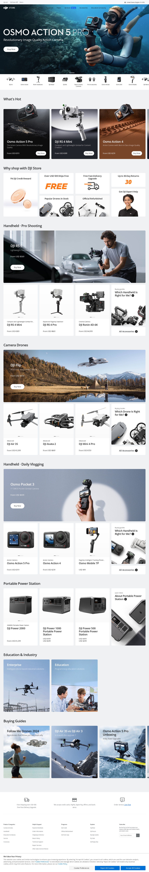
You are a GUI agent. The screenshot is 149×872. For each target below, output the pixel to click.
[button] (134, 2)
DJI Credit (64, 828)
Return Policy (36, 838)
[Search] (134, 8)
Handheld (6, 831)
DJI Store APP (14, 2)
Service (5, 838)
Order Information (37, 831)
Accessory (6, 842)
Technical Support (37, 842)
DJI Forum (93, 831)
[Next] (142, 82)
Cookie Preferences (42, 862)
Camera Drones (8, 828)
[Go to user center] (143, 8)
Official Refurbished (67, 831)
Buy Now (41, 153)
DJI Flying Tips (94, 842)
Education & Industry (9, 835)
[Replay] (140, 235)
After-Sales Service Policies (40, 849)
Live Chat (127, 805)
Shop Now (11, 49)
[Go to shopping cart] (139, 8)
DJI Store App (65, 835)
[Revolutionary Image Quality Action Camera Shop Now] (74, 73)
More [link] (21, 2)
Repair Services (36, 845)
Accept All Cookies (133, 868)
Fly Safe (92, 838)
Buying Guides (94, 835)
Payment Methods (37, 828)
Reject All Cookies (107, 868)
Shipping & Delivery (38, 835)
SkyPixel (92, 828)
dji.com (5, 2)
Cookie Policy (62, 864)
